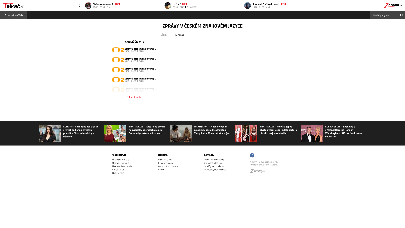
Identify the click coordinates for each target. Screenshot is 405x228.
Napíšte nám (118, 172)
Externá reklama (165, 163)
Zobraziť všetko (134, 97)
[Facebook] (252, 155)
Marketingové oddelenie (215, 169)
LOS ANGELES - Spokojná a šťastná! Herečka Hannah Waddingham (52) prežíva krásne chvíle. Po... (343, 131)
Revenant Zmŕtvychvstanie (266, 4)
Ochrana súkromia (120, 163)
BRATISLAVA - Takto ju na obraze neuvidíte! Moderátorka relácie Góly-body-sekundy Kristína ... (147, 130)
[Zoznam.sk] (258, 172)
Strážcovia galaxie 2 (103, 4)
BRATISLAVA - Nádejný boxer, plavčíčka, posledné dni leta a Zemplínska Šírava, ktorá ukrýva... (212, 130)
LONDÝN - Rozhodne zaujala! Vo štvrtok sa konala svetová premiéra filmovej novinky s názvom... (81, 131)
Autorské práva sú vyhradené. (264, 164)
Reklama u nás (165, 159)
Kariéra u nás (118, 169)
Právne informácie (120, 159)
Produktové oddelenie (214, 159)
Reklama (163, 155)
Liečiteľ (177, 4)
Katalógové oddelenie (214, 166)
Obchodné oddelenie (213, 163)
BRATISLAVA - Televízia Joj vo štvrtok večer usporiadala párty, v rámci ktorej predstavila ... (278, 130)
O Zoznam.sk (119, 155)
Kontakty (209, 155)
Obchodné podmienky (168, 166)
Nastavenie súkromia (122, 166)
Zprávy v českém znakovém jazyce (140, 49)
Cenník (161, 169)
